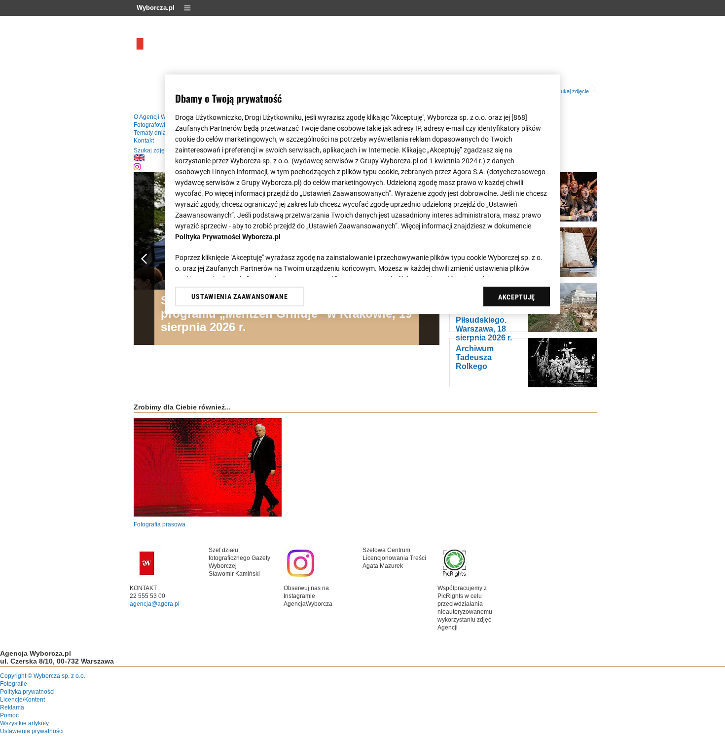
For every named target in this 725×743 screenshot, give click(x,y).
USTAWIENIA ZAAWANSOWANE (239, 296)
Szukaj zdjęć (151, 150)
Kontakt (144, 140)
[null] (139, 159)
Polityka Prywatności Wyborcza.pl (228, 237)
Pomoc (9, 715)
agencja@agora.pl (155, 603)
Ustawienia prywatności (32, 731)
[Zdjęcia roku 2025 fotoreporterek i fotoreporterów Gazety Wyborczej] (562, 219)
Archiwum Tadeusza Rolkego (475, 357)
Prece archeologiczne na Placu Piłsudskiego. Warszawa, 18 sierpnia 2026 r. (484, 315)
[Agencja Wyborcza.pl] (195, 52)
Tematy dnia (150, 132)
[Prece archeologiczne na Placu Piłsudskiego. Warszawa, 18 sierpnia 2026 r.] (562, 330)
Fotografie (13, 683)
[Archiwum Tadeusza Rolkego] (562, 385)
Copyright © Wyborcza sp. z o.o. (42, 675)
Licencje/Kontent (22, 699)
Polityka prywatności (27, 691)
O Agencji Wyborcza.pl (164, 116)
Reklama (12, 707)
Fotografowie (151, 124)
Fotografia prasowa (159, 524)
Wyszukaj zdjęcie (568, 91)
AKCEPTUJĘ (516, 297)
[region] (362, 194)
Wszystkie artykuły (24, 723)
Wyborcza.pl (156, 7)
